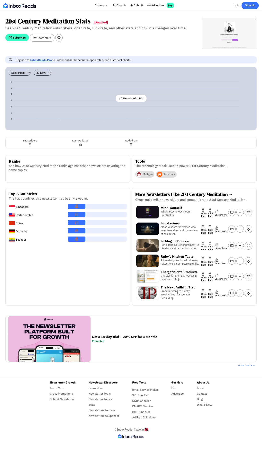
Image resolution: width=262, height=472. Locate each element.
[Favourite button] (59, 37)
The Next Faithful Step (178, 287)
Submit (138, 5)
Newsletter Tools (100, 393)
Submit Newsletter (62, 399)
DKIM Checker (141, 401)
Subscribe (19, 37)
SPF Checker (140, 395)
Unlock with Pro (133, 98)
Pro (170, 5)
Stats (92, 405)
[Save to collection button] (240, 212)
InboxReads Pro (41, 60)
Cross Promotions (61, 393)
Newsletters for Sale (102, 410)
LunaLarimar (170, 223)
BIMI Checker (141, 412)
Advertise (157, 5)
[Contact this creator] (232, 212)
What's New (204, 405)
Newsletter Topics (100, 399)
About (201, 388)
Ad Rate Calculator (144, 417)
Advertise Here (246, 365)
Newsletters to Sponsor (104, 416)
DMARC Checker (142, 406)
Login (236, 5)
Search (121, 5)
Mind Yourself (171, 208)
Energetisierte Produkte (179, 272)
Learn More (44, 38)
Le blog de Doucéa (175, 241)
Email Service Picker (145, 390)
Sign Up (250, 5)
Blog (200, 399)
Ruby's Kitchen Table (177, 256)
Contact (202, 393)
